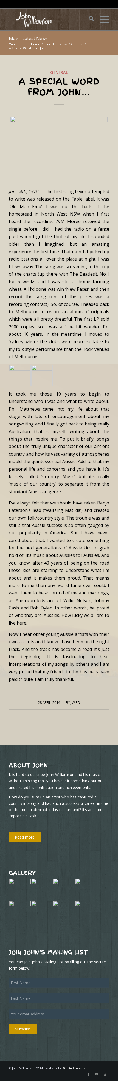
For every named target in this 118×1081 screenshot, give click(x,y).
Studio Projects (74, 1068)
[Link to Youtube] (97, 1074)
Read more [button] (25, 837)
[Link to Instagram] (105, 1074)
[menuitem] (88, 19)
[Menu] (101, 19)
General (59, 72)
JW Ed (75, 702)
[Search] (88, 19)
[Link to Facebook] (89, 1074)
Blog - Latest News (28, 38)
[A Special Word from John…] (59, 148)
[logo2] (49, 19)
